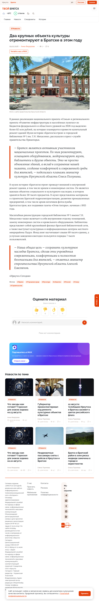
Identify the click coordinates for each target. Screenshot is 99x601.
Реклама (44, 488)
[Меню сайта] (94, 8)
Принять (84, 593)
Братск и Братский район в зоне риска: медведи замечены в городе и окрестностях (79, 458)
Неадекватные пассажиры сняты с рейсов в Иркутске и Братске (49, 457)
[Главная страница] (10, 8)
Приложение (63, 525)
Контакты (44, 483)
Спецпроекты (29, 19)
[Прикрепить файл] (19, 322)
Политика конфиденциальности (49, 494)
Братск (13, 2)
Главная (7, 19)
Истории (42, 19)
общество (57, 282)
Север (77, 282)
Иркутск (5, 2)
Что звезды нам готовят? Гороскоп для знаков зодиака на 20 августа (17, 457)
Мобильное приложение (32, 494)
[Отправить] (84, 322)
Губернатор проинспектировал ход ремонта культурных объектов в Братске (49, 409)
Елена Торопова (44, 419)
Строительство (17, 285)
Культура (46, 282)
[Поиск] (33, 13)
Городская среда (33, 282)
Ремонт (68, 282)
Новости (17, 19)
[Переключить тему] (28, 13)
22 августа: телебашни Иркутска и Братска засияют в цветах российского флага (79, 409)
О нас (29, 483)
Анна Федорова (28, 46)
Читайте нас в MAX (19, 51)
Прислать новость (31, 488)
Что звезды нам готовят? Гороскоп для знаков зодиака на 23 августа (17, 408)
